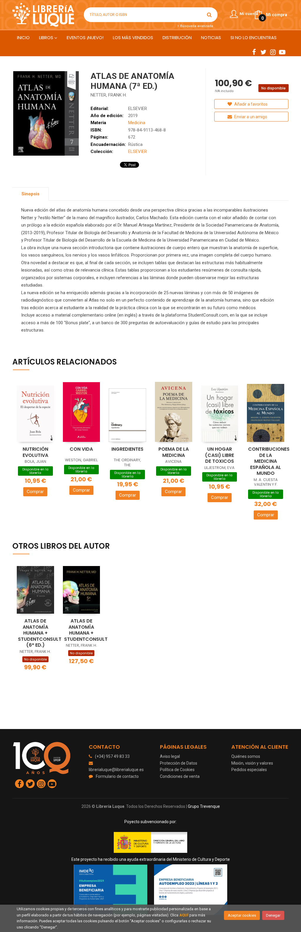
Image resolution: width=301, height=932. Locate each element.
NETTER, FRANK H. (109, 95)
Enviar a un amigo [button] (250, 116)
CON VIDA (81, 449)
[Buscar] (209, 14)
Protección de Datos (178, 763)
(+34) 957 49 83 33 (112, 756)
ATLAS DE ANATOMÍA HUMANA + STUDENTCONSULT (86, 630)
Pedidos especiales (249, 769)
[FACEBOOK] (254, 51)
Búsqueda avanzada (196, 26)
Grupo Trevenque (204, 806)
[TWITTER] (263, 51)
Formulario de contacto (117, 776)
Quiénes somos (245, 756)
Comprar (35, 491)
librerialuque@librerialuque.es (116, 769)
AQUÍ (183, 915)
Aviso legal (170, 756)
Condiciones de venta (180, 776)
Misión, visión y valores (252, 763)
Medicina (136, 122)
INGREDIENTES (127, 449)
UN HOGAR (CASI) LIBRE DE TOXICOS (219, 455)
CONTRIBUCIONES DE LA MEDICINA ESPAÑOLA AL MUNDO (269, 461)
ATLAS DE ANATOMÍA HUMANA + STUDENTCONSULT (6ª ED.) (39, 633)
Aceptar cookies (242, 915)
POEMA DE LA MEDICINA (173, 452)
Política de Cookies (177, 769)
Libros (46, 37)
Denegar (273, 915)
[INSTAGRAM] (272, 51)
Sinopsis (30, 194)
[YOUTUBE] (282, 51)
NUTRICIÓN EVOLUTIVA (35, 452)
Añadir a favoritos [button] (250, 104)
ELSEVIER (137, 108)
